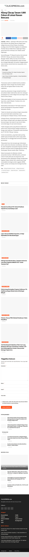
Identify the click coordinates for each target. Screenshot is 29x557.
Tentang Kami (5, 432)
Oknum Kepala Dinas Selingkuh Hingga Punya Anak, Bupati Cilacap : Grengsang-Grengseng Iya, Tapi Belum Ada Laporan (17, 426)
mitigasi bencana (20, 168)
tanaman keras (5, 172)
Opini (2, 522)
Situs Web (3, 395)
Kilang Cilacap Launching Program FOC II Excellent (14, 466)
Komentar (3, 366)
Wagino (6, 20)
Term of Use (17, 550)
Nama (2, 383)
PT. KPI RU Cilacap (5, 170)
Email (2, 389)
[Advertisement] (14, 1)
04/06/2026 (4, 266)
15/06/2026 (3, 210)
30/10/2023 (10, 482)
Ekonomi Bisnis (5, 342)
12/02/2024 (10, 474)
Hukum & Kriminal (5, 286)
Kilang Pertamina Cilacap (9, 168)
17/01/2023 (12, 20)
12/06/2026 (3, 237)
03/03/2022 (10, 447)
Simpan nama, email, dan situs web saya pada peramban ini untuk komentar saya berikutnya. (15, 402)
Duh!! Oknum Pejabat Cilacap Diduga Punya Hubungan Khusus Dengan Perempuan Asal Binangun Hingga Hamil (17, 419)
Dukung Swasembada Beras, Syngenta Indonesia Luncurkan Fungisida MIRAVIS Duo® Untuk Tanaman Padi (14, 262)
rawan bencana (14, 170)
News (6, 10)
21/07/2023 (4, 468)
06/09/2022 (10, 429)
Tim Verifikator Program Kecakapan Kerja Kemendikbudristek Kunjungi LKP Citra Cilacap (16, 479)
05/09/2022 (10, 422)
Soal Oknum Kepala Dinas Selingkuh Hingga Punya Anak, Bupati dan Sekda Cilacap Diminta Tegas (17, 438)
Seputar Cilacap (18, 518)
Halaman (3, 517)
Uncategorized (18, 520)
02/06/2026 (4, 321)
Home (2, 10)
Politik (16, 515)
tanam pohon (22, 170)
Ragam (16, 517)
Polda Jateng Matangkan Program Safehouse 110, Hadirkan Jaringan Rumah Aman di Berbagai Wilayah (14, 291)
